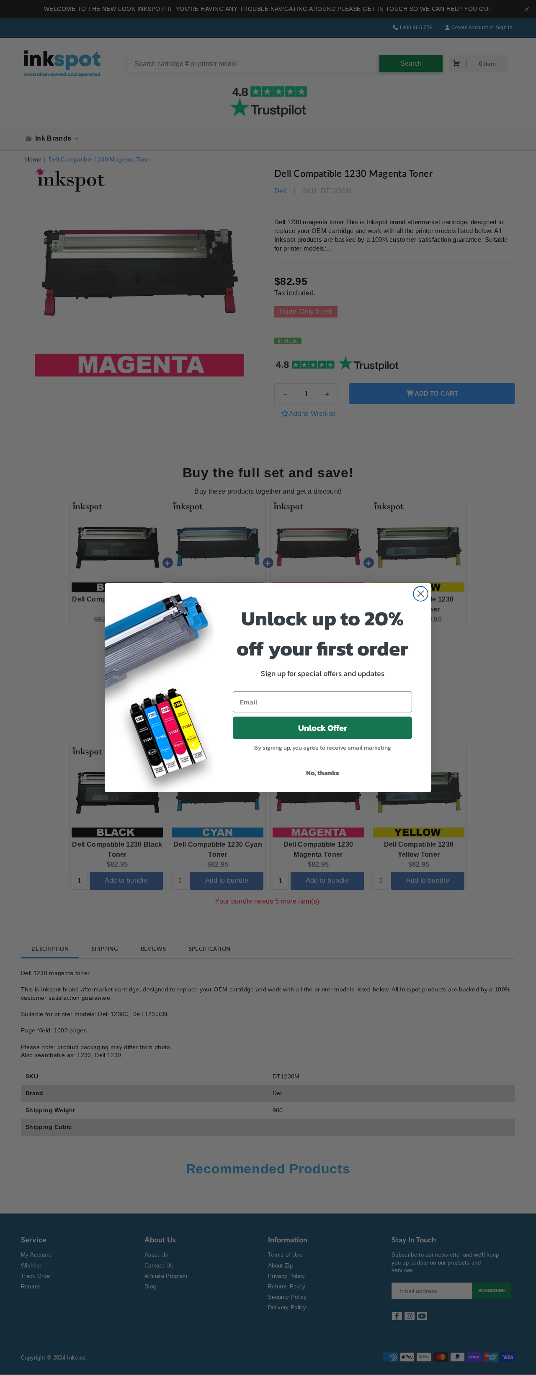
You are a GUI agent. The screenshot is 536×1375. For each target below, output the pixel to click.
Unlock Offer (322, 728)
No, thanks (322, 773)
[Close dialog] (420, 593)
